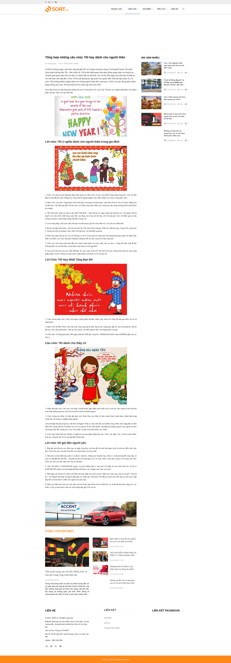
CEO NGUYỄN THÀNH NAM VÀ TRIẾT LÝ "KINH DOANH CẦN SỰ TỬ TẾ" (123, 555)
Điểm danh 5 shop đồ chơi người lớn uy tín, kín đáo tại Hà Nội (175, 116)
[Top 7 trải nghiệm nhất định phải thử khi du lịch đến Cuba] (151, 68)
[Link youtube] (56, 2)
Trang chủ (116, 9)
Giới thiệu (107, 618)
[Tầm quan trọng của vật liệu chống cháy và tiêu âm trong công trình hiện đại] (67, 552)
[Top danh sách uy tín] (57, 9)
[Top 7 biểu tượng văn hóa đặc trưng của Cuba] (151, 102)
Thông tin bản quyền (112, 628)
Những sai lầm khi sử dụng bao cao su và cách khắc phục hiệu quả (122, 583)
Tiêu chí (161, 9)
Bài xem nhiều (150, 58)
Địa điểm (147, 9)
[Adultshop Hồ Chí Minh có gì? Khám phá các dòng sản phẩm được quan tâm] (100, 570)
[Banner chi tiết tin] (91, 514)
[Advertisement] (115, 32)
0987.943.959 (57, 640)
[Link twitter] (49, 2)
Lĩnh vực (132, 9)
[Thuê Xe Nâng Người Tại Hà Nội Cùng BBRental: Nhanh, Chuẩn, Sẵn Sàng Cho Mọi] (151, 85)
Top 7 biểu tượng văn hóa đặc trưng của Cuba (174, 98)
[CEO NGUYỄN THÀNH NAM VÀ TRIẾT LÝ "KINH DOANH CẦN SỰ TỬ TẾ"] (100, 556)
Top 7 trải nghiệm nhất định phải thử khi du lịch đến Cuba (174, 65)
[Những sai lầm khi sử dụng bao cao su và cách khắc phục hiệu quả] (151, 136)
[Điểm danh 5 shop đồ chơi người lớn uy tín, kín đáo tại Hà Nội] (100, 543)
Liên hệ (174, 9)
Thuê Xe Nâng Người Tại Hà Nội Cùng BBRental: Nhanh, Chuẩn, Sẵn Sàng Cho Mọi (174, 82)
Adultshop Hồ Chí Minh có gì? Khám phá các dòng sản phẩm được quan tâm (122, 569)
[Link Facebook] (46, 2)
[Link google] (52, 2)
